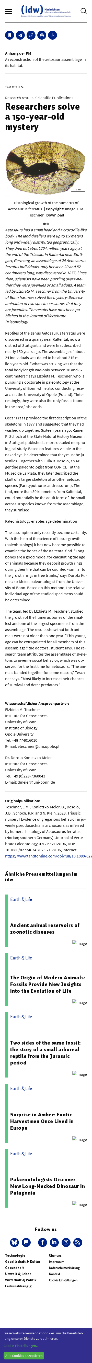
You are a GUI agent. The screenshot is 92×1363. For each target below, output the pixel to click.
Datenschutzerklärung (64, 1268)
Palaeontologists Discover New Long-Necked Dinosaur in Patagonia (47, 1186)
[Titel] (9, 35)
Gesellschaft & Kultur (22, 1261)
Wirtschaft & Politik (20, 1280)
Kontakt (54, 1274)
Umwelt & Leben (18, 1274)
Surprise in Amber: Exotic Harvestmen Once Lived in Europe (42, 1121)
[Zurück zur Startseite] (46, 11)
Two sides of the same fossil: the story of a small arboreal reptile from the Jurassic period (45, 1053)
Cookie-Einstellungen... (21, 1345)
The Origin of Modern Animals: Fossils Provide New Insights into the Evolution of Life (47, 984)
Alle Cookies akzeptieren (24, 1355)
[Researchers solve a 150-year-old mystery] (20, 35)
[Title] (31, 35)
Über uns (55, 1255)
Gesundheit (14, 1267)
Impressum (56, 1261)
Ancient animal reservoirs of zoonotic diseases (44, 928)
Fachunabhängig (18, 1286)
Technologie (15, 1255)
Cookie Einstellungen (63, 1280)
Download (55, 214)
